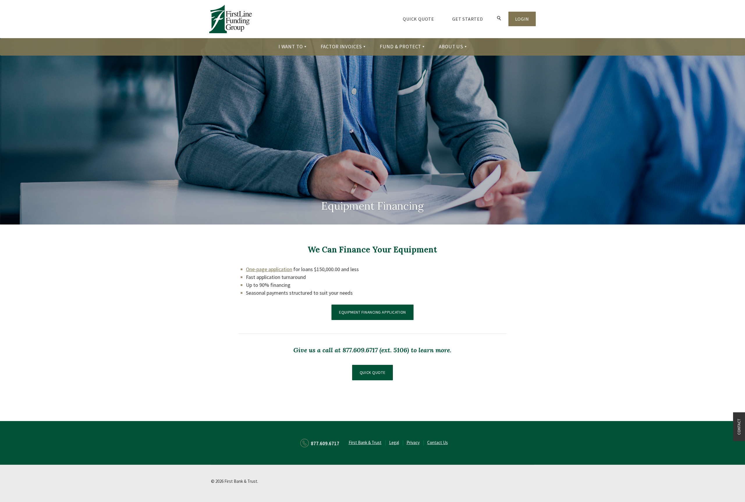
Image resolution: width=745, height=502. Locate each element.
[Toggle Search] (499, 18)
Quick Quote (423, 19)
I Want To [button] (291, 46)
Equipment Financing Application (376, 312)
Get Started (467, 19)
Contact (739, 427)
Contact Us (437, 442)
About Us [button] (451, 46)
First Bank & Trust (365, 442)
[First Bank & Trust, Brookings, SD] (230, 19)
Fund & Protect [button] (400, 46)
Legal (394, 442)
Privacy (413, 442)
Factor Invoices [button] (341, 46)
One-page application (269, 269)
